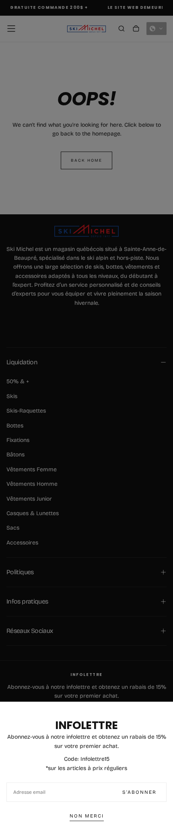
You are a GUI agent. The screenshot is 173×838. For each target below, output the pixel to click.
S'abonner (139, 792)
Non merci (87, 816)
